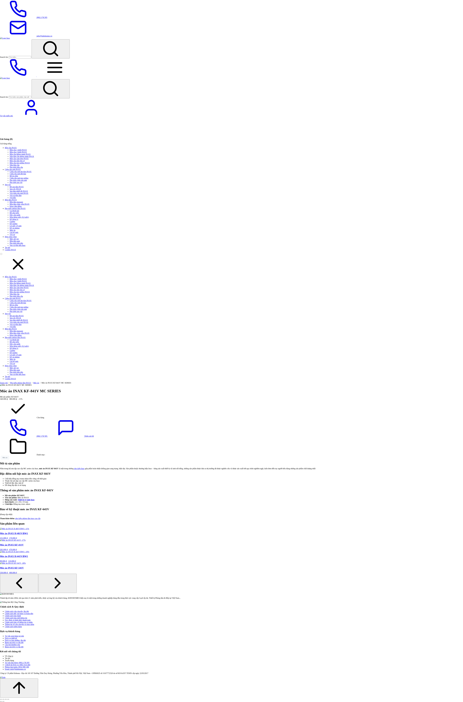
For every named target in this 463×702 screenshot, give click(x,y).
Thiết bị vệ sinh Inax (26, 500)
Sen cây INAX (15, 189)
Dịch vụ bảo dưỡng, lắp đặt (15, 640)
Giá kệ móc (14, 232)
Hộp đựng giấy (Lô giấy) (19, 217)
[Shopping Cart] (18, 134)
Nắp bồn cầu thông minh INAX (22, 156)
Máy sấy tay (14, 239)
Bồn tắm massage (16, 202)
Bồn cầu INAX (11, 148)
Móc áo (12, 230)
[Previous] (19, 583)
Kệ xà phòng (15, 228)
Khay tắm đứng (16, 206)
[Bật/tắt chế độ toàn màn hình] (3, 699)
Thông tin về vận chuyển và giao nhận (19, 624)
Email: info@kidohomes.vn (15, 669)
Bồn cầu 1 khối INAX (18, 150)
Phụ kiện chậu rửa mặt (18, 180)
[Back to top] (19, 688)
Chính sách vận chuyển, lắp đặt (17, 611)
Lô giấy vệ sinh (15, 226)
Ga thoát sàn (14, 211)
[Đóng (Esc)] (8, 699)
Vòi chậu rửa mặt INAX (19, 193)
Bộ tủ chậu (14, 176)
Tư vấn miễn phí (6, 116)
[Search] (51, 48)
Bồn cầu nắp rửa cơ (17, 161)
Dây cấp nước (15, 215)
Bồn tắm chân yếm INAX (19, 204)
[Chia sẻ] (6, 699)
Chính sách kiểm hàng (13, 627)
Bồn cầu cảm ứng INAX (19, 159)
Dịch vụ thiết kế (11, 638)
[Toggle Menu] (55, 76)
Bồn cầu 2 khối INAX (18, 152)
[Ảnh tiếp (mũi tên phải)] (3, 701)
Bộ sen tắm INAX (17, 187)
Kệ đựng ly (14, 219)
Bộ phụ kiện (14, 213)
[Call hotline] (18, 76)
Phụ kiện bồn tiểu (16, 243)
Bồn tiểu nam (15, 241)
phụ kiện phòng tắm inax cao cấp (27, 518)
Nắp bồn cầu (14, 165)
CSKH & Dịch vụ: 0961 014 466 (17, 665)
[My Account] (31, 116)
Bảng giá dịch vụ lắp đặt (14, 642)
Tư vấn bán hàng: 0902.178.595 (17, 663)
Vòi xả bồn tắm (15, 195)
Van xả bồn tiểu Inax (17, 245)
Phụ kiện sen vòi (16, 182)
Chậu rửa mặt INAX (13, 169)
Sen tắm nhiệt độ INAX (19, 191)
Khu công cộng (11, 237)
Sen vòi (8, 185)
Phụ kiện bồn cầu (16, 167)
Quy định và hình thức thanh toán (18, 620)
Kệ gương (13, 224)
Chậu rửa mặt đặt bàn (18, 174)
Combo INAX (10, 250)
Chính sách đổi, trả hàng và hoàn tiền (19, 614)
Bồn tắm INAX (11, 200)
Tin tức (7, 248)
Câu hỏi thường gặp (12, 645)
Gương (12, 221)
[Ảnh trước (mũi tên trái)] (1, 701)
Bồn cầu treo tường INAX (20, 163)
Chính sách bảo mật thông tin (16, 618)
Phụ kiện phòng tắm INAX (15, 208)
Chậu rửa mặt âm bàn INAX (20, 172)
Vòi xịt (12, 235)
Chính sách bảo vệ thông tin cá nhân (19, 622)
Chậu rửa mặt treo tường (19, 178)
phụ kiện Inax (79, 469)
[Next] (58, 583)
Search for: (4, 57)
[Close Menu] (18, 273)
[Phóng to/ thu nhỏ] (1, 699)
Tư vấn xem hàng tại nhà (14, 636)
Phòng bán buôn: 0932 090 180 (17, 667)
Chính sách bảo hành (13, 616)
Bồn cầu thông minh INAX (20, 154)
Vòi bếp (13, 198)
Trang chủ (4, 383)
